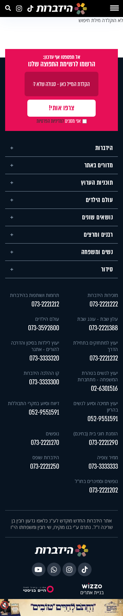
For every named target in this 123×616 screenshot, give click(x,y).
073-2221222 (104, 304)
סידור (107, 269)
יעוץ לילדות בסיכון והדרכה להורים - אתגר (35, 345)
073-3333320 (44, 358)
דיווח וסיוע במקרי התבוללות (33, 403)
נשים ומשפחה (97, 252)
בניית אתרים (92, 593)
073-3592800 (43, 328)
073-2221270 (45, 443)
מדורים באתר (98, 165)
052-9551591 (102, 419)
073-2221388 (103, 328)
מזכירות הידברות (102, 295)
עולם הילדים (99, 200)
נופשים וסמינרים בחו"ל (96, 481)
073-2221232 (104, 358)
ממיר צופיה (107, 457)
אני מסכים (59, 121)
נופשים (52, 433)
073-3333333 (103, 466)
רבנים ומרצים (98, 234)
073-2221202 (103, 490)
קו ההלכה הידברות (41, 373)
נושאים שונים (97, 217)
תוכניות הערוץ (97, 182)
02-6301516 (104, 389)
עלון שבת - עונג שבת (97, 319)
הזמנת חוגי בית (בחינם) (95, 433)
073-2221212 (45, 304)
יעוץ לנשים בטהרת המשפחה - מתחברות (98, 376)
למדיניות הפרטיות (50, 121)
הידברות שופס (45, 457)
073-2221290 (103, 443)
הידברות (104, 148)
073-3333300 (44, 382)
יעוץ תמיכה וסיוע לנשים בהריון (95, 406)
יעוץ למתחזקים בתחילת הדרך (95, 345)
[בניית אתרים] (91, 586)
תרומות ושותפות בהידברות (34, 295)
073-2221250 (44, 466)
